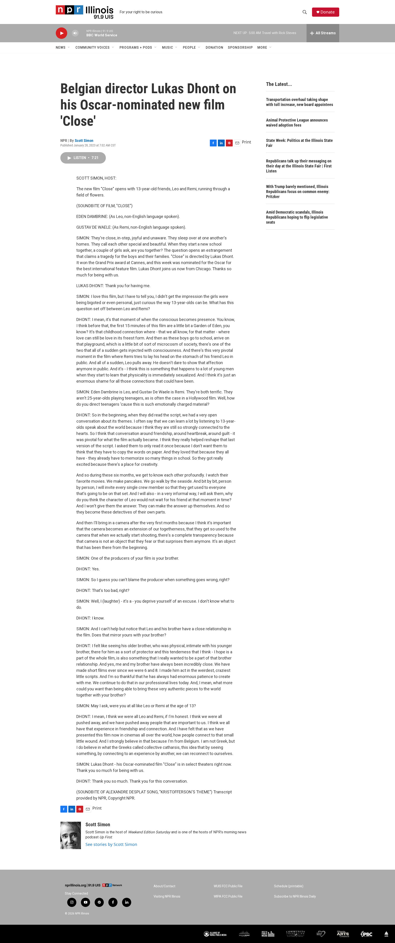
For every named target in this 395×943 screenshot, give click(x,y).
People (189, 47)
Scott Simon (84, 140)
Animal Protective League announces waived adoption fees (297, 122)
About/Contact (164, 886)
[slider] (82, 33)
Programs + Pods (136, 47)
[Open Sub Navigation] (69, 47)
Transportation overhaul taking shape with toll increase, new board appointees (299, 102)
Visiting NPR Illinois (167, 896)
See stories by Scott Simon (111, 844)
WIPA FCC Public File (228, 896)
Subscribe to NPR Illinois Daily (295, 896)
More (262, 47)
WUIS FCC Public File (228, 886)
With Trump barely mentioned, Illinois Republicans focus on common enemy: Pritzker (297, 191)
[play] (61, 33)
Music (167, 47)
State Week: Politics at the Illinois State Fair (299, 143)
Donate (327, 12)
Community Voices (92, 47)
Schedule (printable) (288, 886)
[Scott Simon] (70, 835)
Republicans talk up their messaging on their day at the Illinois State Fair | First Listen (299, 166)
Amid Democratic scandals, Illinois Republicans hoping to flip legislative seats (297, 217)
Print (246, 142)
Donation (214, 47)
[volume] (75, 33)
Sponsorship (240, 47)
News (61, 47)
